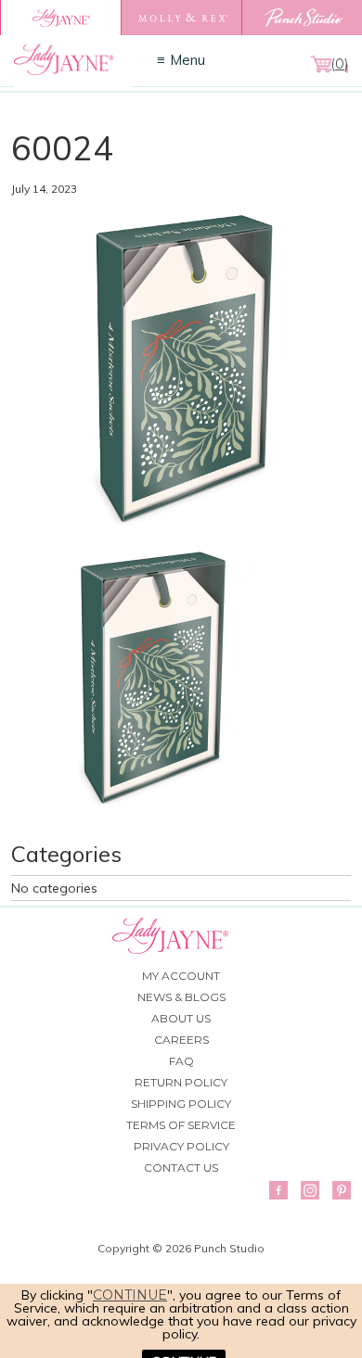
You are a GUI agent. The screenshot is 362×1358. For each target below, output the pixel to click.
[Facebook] (278, 1190)
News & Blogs (181, 997)
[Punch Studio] (301, 17)
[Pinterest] (341, 1190)
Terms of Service (181, 1125)
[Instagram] (310, 1190)
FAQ (181, 1061)
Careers (181, 1040)
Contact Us (181, 1167)
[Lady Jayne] (60, 17)
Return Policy (181, 1082)
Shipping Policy (181, 1104)
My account (181, 976)
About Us (181, 1018)
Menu (187, 60)
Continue (130, 1295)
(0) (339, 64)
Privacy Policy (181, 1146)
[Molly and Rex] (181, 17)
